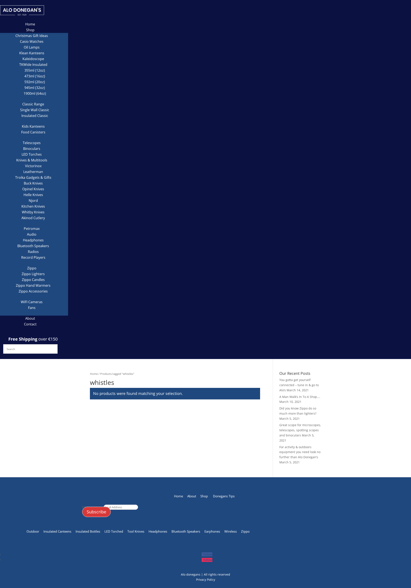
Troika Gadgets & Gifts (33, 177)
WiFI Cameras (32, 302)
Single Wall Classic (34, 110)
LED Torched (113, 531)
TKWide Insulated (33, 64)
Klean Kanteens (31, 53)
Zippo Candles (33, 279)
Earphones (212, 531)
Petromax (32, 228)
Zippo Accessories (33, 291)
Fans (32, 307)
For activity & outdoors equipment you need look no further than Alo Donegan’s (299, 452)
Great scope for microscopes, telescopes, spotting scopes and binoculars (300, 430)
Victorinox (33, 166)
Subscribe (96, 512)
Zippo (31, 268)
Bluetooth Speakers (33, 246)
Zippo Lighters (33, 274)
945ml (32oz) (34, 87)
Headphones (33, 240)
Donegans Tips (224, 496)
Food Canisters (33, 132)
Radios (33, 251)
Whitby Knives (33, 212)
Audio (31, 234)
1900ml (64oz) (35, 93)
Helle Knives (33, 194)
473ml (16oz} (34, 76)
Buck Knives (33, 183)
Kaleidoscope (33, 58)
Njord (33, 200)
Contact (30, 324)
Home (30, 24)
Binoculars (31, 148)
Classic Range (33, 104)
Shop (30, 30)
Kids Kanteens (33, 126)
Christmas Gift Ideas (31, 35)
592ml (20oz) (34, 82)
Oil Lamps (32, 47)
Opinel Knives (33, 189)
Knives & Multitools (31, 160)
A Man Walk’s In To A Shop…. (299, 397)
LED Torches (32, 154)
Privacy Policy (205, 580)
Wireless (230, 531)
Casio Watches (31, 41)
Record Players (33, 257)
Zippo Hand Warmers (33, 285)
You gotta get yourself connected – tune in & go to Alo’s (299, 385)
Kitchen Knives (33, 206)
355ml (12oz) (34, 70)
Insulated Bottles (87, 531)
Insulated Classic (34, 115)
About (30, 318)
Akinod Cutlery (33, 218)
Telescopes (32, 142)
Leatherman (33, 171)
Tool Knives (136, 531)
